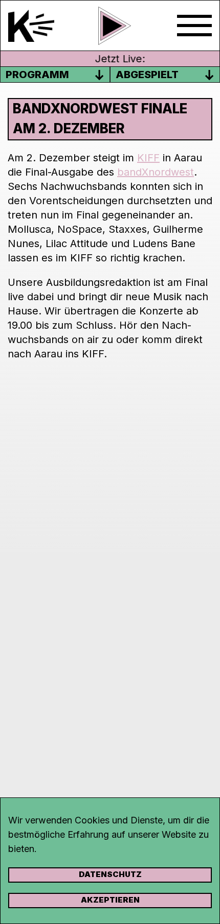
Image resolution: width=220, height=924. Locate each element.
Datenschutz (110, 874)
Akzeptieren (110, 900)
